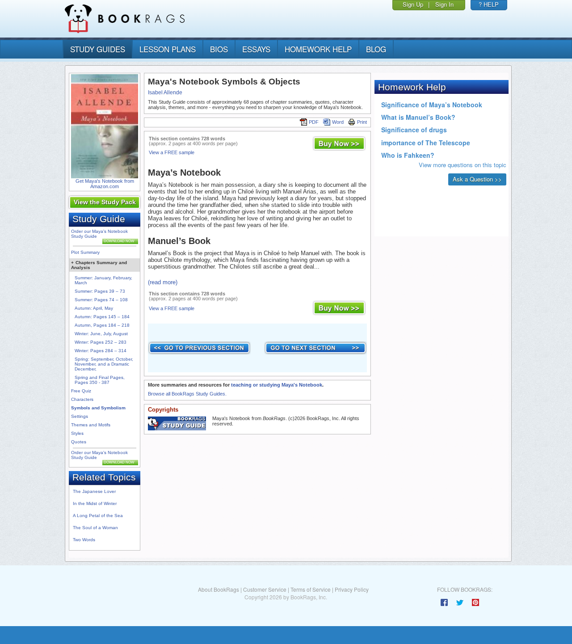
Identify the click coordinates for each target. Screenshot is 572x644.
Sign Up (413, 4)
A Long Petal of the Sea (98, 515)
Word (338, 122)
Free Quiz (81, 390)
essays (256, 49)
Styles (77, 433)
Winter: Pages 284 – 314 (100, 350)
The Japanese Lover (94, 491)
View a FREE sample (171, 152)
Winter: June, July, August (101, 333)
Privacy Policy (352, 589)
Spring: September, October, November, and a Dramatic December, (104, 364)
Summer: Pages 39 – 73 (100, 291)
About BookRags (218, 589)
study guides (97, 49)
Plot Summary (85, 252)
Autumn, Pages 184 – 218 (102, 325)
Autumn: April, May (94, 308)
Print (362, 122)
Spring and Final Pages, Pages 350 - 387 (100, 380)
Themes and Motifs (90, 424)
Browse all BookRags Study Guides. (187, 393)
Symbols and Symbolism (98, 407)
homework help (318, 49)
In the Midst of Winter (95, 503)
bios (219, 49)
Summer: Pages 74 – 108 (101, 299)
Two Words (84, 539)
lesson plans (167, 49)
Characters (82, 399)
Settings (79, 416)
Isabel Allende (165, 92)
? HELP (489, 4)
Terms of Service (310, 589)
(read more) (162, 282)
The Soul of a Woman (95, 527)
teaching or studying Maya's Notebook (276, 384)
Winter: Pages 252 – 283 (100, 342)
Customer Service (264, 589)
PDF (314, 122)
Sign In (444, 4)
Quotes (78, 441)
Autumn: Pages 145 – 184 (102, 316)
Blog (376, 49)
